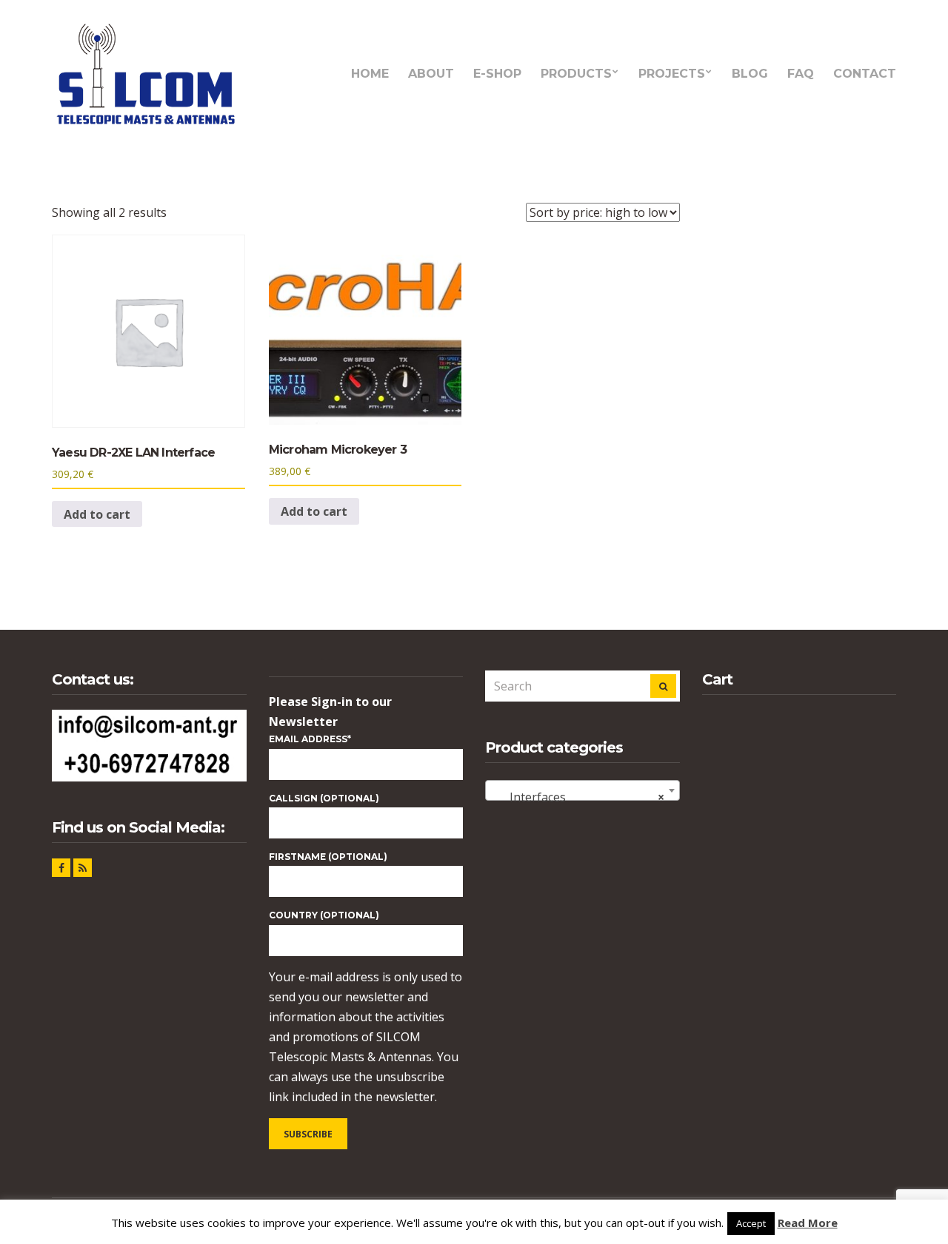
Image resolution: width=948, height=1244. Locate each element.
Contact (864, 74)
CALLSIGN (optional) (324, 798)
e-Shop (497, 74)
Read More (808, 1222)
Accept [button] (751, 1223)
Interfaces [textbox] (578, 797)
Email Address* (310, 738)
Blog (750, 74)
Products (576, 74)
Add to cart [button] (97, 514)
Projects (671, 74)
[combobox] (582, 790)
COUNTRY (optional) (324, 915)
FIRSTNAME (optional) (328, 856)
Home (370, 74)
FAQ (800, 74)
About (431, 74)
